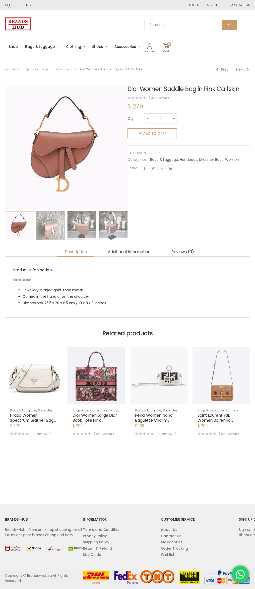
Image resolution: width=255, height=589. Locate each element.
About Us (169, 529)
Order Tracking (174, 548)
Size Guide (92, 554)
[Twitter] (153, 168)
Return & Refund (97, 548)
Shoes (97, 46)
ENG (27, 4)
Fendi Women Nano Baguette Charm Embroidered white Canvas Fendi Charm (155, 422)
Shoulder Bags (211, 159)
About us (214, 4)
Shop (13, 46)
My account (171, 542)
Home (10, 69)
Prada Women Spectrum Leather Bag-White (33, 420)
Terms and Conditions (103, 529)
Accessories (125, 46)
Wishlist (167, 554)
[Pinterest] (162, 168)
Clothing (73, 46)
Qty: (131, 118)
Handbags (63, 69)
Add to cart (155, 133)
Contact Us (171, 535)
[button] (34, 399)
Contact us (240, 4)
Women (232, 159)
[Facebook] (144, 168)
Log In (194, 4)
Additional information (129, 252)
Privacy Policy (95, 535)
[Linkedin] (170, 168)
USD (8, 4)
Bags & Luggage (40, 46)
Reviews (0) (182, 252)
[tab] (75, 252)
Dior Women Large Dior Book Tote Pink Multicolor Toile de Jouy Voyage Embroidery (94, 422)
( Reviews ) (159, 97)
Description (76, 252)
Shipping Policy (96, 542)
